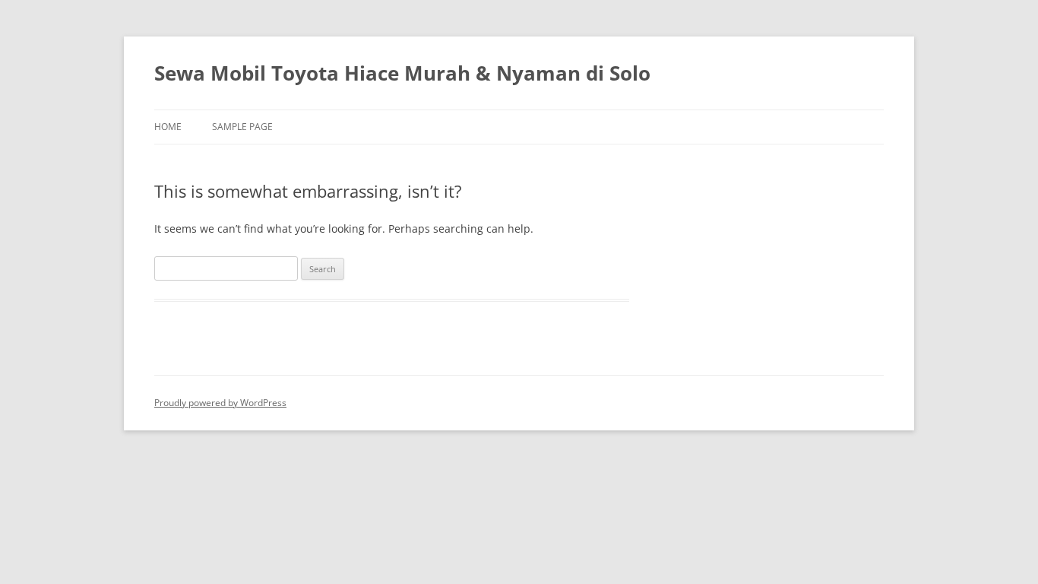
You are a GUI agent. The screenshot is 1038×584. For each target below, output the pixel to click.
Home (168, 126)
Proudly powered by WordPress (220, 402)
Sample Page (242, 126)
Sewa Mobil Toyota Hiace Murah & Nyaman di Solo (402, 73)
